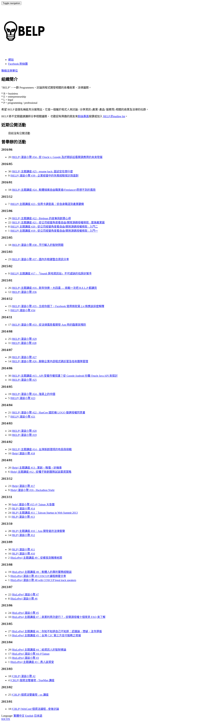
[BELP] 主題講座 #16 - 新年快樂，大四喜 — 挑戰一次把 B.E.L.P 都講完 (54, 287)
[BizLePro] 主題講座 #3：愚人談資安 (32, 662)
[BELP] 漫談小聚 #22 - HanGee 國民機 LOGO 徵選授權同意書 (48, 412)
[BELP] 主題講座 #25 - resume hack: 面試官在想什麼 (42, 171)
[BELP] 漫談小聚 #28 (23, 343)
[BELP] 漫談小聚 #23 (22, 398)
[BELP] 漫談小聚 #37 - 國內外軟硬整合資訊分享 (40, 259)
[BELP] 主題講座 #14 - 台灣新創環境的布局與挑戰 (42, 449)
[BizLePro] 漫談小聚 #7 (25, 594)
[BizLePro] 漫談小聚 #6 (23, 598)
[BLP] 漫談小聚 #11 (23, 549)
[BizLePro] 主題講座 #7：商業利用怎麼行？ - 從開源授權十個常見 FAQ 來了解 (58, 617)
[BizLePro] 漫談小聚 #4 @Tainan (30, 653)
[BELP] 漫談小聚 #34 (22, 310)
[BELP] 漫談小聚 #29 (24, 338)
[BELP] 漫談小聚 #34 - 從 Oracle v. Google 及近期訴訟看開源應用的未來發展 (57, 157)
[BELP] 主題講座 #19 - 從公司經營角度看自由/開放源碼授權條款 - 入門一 (54, 230)
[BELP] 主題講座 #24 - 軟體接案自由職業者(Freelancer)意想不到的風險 (54, 189)
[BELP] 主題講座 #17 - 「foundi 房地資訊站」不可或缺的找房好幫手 (51, 273)
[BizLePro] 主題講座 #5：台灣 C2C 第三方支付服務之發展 (46, 635)
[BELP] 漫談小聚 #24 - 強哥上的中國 (33, 394)
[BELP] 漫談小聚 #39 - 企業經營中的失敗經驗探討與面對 (44, 175)
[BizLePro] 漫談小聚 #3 (25, 657)
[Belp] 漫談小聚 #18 (23, 453)
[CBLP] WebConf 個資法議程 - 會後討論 (35, 708)
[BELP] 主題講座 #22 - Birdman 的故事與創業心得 (41, 218)
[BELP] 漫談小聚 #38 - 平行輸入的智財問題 (37, 244)
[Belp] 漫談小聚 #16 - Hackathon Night (32, 490)
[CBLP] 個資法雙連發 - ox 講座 (30, 694)
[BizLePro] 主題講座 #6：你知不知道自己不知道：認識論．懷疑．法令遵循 (57, 631)
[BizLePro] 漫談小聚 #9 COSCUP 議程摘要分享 (38, 576)
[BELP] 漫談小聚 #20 (24, 430)
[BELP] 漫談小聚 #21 (22, 416)
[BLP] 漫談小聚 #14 (23, 508)
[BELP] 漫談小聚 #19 (24, 435)
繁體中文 (19, 715)
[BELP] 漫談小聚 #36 (24, 292)
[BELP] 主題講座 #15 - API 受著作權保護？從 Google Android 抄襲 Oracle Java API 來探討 (65, 375)
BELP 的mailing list (114, 116)
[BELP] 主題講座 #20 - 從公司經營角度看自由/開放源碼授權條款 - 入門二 (54, 226)
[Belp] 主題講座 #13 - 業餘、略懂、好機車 (37, 467)
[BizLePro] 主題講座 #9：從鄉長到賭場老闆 (36, 557)
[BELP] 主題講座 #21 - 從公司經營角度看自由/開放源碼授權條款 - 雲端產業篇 (58, 222)
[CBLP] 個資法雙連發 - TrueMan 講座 (32, 680)
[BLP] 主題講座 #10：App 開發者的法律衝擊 (38, 531)
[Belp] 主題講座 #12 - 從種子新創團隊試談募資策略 (40, 471)
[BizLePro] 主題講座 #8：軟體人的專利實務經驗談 (42, 571)
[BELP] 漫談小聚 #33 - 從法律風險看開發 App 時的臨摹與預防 (49, 324)
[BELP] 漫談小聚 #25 (24, 379)
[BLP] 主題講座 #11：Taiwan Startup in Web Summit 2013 (45, 512)
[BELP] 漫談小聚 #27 (24, 357)
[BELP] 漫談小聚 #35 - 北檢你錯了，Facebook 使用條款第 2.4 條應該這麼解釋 (58, 306)
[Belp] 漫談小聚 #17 (23, 486)
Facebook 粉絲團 (18, 63)
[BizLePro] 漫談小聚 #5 (25, 612)
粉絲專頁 (83, 116)
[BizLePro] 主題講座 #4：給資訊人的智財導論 (39, 649)
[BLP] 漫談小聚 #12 (23, 535)
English (29, 715)
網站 (11, 59)
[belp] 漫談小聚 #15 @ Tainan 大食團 (33, 504)
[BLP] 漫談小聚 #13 (23, 516)
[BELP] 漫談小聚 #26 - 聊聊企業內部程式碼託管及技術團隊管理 (50, 361)
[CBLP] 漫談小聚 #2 (23, 676)
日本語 (38, 715)
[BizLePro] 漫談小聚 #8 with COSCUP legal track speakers (43, 580)
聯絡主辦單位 (9, 70)
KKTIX (5, 719)
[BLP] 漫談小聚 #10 (23, 553)
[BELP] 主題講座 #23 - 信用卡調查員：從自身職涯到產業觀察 (47, 204)
